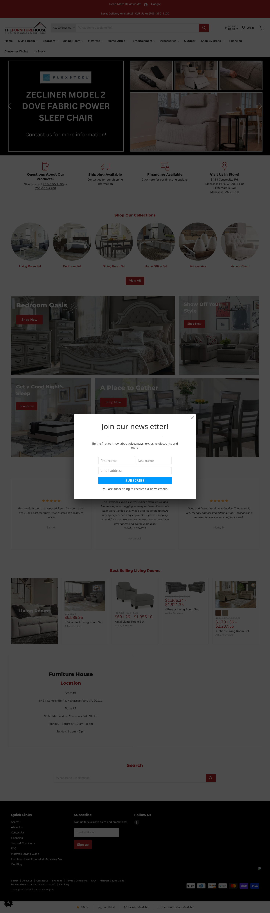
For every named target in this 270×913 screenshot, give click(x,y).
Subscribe (135, 480)
